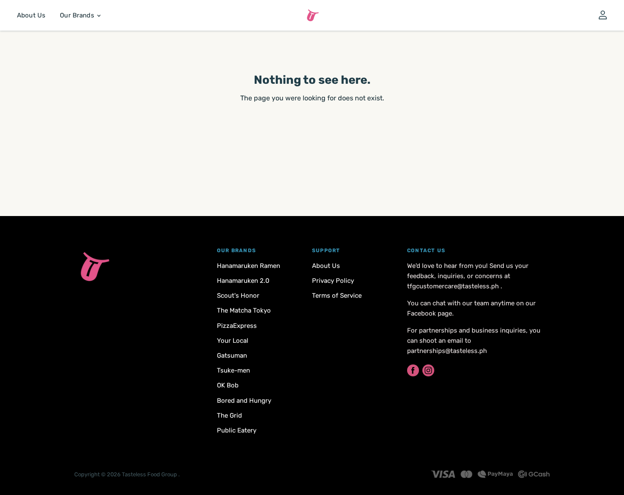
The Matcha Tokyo (244, 310)
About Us (31, 15)
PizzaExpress (237, 326)
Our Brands (78, 15)
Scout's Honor (238, 295)
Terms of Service (337, 295)
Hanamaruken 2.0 (243, 280)
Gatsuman (232, 355)
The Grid (229, 415)
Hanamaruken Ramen (248, 266)
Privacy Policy (333, 280)
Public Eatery (236, 430)
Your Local (232, 340)
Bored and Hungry (244, 400)
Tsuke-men (233, 370)
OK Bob (228, 385)
